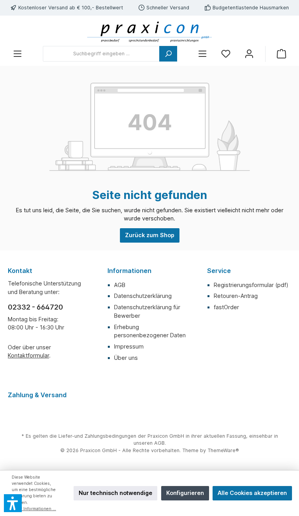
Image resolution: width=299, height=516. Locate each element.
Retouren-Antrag (236, 295)
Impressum (129, 346)
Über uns (126, 357)
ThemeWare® (223, 450)
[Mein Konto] (249, 54)
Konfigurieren (185, 493)
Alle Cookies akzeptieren (252, 493)
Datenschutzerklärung (143, 295)
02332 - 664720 (35, 307)
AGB (119, 285)
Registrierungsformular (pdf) (251, 285)
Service (219, 271)
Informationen (129, 271)
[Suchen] (168, 54)
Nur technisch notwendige (115, 493)
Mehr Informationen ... (34, 508)
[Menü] (17, 54)
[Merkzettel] (226, 54)
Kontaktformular (28, 355)
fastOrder (226, 307)
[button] (13, 503)
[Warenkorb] (281, 54)
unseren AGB (149, 443)
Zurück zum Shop (149, 235)
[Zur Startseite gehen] (149, 30)
